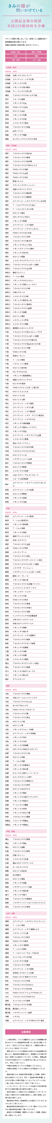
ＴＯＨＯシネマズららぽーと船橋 (26, 336)
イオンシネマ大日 (20, 741)
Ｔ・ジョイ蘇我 (19, 359)
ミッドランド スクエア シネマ (24, 588)
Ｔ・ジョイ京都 (19, 761)
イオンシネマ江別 (20, 83)
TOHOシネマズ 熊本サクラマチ (25, 977)
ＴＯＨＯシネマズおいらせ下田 (25, 95)
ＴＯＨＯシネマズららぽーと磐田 (26, 564)
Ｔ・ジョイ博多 (19, 925)
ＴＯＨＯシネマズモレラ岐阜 (24, 643)
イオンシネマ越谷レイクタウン (25, 427)
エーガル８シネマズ (20, 867)
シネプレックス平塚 (20, 320)
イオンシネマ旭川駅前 (21, 87)
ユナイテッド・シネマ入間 (23, 407)
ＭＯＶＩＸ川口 (19, 395)
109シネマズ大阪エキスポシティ (25, 749)
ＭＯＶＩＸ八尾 (19, 721)
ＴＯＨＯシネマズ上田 (21, 544)
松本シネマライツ (20, 540)
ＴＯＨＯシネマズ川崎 (21, 288)
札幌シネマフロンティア (22, 75)
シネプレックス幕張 (20, 363)
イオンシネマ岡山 (20, 843)
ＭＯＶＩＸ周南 (19, 879)
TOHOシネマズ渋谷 (20, 177)
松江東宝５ (17, 875)
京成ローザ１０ (19, 355)
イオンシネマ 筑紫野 (21, 945)
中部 (15, 56)
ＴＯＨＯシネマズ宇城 (21, 980)
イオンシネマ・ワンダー (22, 591)
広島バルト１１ (19, 855)
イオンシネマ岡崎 (20, 627)
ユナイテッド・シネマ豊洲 (23, 225)
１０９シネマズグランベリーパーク (26, 260)
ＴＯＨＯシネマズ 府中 (21, 236)
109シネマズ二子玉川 (21, 217)
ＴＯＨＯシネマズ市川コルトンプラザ (27, 332)
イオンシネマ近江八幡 (21, 812)
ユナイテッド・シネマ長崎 (23, 969)
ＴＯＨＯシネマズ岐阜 (21, 639)
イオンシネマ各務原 (20, 647)
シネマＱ (16, 1016)
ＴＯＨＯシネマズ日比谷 (22, 153)
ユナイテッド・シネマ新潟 (23, 516)
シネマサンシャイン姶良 (22, 1012)
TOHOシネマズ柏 (19, 352)
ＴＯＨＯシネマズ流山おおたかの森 (26, 344)
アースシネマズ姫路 (20, 805)
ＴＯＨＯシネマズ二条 (21, 753)
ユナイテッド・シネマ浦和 (23, 403)
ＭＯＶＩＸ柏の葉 (20, 367)
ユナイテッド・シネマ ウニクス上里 (27, 435)
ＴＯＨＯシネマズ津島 (21, 611)
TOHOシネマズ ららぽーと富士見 (26, 387)
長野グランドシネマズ (21, 536)
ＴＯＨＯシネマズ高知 (21, 906)
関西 (36, 56)
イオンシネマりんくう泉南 (23, 729)
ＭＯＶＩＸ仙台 (19, 111)
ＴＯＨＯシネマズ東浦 (21, 603)
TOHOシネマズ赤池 (20, 599)
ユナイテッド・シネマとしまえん (26, 228)
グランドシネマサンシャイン (24, 185)
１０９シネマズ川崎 (20, 296)
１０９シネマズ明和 (20, 659)
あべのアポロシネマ (20, 705)
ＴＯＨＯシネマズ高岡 (21, 667)
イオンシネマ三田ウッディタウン (26, 797)
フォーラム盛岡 (19, 99)
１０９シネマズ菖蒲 (20, 439)
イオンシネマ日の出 (20, 252)
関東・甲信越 (36, 52)
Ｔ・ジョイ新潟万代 (20, 520)
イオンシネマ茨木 (20, 737)
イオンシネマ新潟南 (20, 524)
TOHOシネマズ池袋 (20, 169)
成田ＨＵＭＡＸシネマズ (22, 379)
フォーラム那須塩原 (20, 478)
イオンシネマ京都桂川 (21, 765)
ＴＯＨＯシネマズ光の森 (22, 988)
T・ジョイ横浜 (18, 276)
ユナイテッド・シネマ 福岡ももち (26, 929)
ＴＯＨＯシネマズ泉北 (21, 717)
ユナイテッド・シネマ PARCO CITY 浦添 (28, 1020)
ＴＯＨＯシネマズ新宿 (21, 157)
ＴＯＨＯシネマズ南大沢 (22, 240)
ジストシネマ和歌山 (20, 820)
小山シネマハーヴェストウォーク (26, 475)
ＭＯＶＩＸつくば (20, 455)
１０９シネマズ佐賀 (20, 961)
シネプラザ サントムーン (23, 568)
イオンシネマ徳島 (20, 882)
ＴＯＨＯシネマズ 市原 (21, 348)
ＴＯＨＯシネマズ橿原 (21, 816)
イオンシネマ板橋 (20, 221)
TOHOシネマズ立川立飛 (22, 233)
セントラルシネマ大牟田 (22, 957)
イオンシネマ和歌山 (20, 824)
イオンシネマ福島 (20, 135)
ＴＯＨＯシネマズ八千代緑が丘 (25, 340)
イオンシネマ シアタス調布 (23, 248)
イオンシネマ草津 (20, 808)
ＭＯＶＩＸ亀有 (19, 213)
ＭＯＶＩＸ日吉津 (20, 871)
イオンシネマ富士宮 (20, 580)
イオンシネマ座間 (20, 312)
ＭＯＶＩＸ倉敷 (19, 847)
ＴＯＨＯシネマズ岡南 (21, 839)
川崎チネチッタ (19, 292)
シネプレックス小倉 (20, 933)
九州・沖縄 (36, 60)
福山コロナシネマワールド (23, 863)
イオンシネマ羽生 (20, 431)
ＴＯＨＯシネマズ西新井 (22, 197)
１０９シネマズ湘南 (20, 324)
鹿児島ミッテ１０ (20, 1008)
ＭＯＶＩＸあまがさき (21, 789)
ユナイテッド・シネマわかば (24, 419)
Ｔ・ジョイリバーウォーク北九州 (26, 953)
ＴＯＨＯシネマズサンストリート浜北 (27, 560)
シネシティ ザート (20, 552)
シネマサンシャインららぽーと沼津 (26, 572)
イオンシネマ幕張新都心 (22, 375)
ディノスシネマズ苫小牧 (22, 91)
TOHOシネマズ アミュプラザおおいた (27, 992)
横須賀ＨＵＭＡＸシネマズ (23, 328)
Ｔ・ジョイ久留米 (20, 949)
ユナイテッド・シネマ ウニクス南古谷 (28, 415)
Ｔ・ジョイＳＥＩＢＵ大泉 (23, 209)
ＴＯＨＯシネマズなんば (22, 701)
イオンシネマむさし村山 (22, 244)
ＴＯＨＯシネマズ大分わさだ (24, 996)
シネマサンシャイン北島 (22, 887)
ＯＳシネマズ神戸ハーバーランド (26, 773)
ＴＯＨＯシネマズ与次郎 (22, 1004)
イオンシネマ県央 (20, 532)
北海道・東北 (15, 52)
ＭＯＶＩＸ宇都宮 (20, 467)
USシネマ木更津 (19, 383)
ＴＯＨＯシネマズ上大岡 (22, 268)
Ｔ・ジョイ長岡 (19, 528)
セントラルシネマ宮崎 (21, 1000)
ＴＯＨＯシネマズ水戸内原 (23, 447)
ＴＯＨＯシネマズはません (23, 984)
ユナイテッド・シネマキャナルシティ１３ (29, 921)
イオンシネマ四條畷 (20, 745)
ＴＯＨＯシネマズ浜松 (21, 556)
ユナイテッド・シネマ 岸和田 (24, 733)
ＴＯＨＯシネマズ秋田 (21, 127)
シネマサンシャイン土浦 (23, 459)
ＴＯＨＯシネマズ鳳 (20, 713)
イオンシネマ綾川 (20, 894)
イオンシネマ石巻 (20, 119)
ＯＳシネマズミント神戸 (22, 777)
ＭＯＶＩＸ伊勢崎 (20, 494)
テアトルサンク (19, 679)
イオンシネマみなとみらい (23, 280)
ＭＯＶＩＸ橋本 (19, 316)
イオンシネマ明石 (20, 793)
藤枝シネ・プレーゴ (20, 576)
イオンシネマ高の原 (20, 769)
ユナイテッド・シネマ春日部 (24, 411)
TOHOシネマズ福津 (20, 941)
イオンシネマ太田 (20, 502)
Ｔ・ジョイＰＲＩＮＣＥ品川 (24, 205)
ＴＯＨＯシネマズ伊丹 (21, 785)
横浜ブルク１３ (19, 272)
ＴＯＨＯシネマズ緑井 (21, 851)
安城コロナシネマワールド (23, 623)
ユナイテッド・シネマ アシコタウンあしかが (29, 484)
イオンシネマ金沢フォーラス (24, 671)
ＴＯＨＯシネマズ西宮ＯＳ (23, 781)
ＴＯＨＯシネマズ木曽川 (22, 607)
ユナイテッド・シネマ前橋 (23, 490)
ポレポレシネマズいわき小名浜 (25, 139)
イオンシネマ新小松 (20, 675)
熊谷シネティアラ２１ (21, 443)
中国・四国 (15, 60)
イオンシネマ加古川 (20, 800)
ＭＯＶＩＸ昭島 (19, 256)
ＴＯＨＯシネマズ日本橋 (22, 161)
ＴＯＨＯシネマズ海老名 (22, 304)
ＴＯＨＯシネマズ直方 (21, 937)
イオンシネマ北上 (20, 103)
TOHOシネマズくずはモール (24, 709)
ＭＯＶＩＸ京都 (19, 757)
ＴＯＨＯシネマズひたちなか (24, 451)
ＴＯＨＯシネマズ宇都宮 (22, 463)
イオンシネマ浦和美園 (21, 423)
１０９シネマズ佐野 (20, 471)
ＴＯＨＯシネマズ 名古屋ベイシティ (27, 584)
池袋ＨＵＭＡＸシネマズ (22, 189)
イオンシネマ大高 (20, 595)
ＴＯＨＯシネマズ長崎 (21, 965)
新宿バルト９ (18, 181)
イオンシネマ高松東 (20, 890)
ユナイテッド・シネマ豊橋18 (24, 635)
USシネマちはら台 (20, 371)
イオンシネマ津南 (20, 651)
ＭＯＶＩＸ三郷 (19, 399)
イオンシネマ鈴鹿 (20, 655)
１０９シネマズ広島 (20, 859)
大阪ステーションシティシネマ (25, 697)
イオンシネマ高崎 (20, 497)
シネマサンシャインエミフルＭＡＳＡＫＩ (29, 902)
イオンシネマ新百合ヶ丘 (22, 300)
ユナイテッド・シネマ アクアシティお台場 (29, 201)
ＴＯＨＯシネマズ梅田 (21, 693)
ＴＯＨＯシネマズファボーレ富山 (26, 663)
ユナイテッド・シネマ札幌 (23, 79)
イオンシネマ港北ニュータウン (25, 284)
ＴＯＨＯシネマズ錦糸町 (22, 193)
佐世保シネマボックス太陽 (23, 973)
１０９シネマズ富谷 (20, 123)
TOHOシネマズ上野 (20, 173)
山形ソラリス (18, 131)
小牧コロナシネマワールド (23, 619)
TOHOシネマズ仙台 (20, 107)
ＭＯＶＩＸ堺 (18, 725)
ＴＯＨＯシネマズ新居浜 (22, 898)
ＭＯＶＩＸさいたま (20, 391)
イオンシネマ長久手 (20, 631)
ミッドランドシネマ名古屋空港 (25, 615)
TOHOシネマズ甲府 (20, 548)
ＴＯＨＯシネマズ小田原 (22, 308)
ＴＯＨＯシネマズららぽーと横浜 (26, 264)
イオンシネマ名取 (20, 115)
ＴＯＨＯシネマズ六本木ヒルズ (25, 165)
